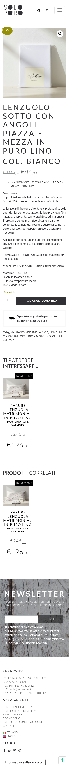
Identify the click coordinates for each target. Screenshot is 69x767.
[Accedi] (38, 10)
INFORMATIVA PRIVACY (24, 631)
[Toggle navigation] (59, 10)
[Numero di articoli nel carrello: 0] (47, 10)
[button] (60, 33)
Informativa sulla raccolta (23, 762)
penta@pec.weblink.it (20, 689)
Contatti (9, 726)
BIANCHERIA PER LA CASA (32, 332)
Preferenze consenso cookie (23, 722)
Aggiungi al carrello (41, 301)
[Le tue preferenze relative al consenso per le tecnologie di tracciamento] (62, 760)
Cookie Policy (12, 718)
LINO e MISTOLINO (39, 336)
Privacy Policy (12, 715)
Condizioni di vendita (17, 707)
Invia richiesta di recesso (20, 711)
